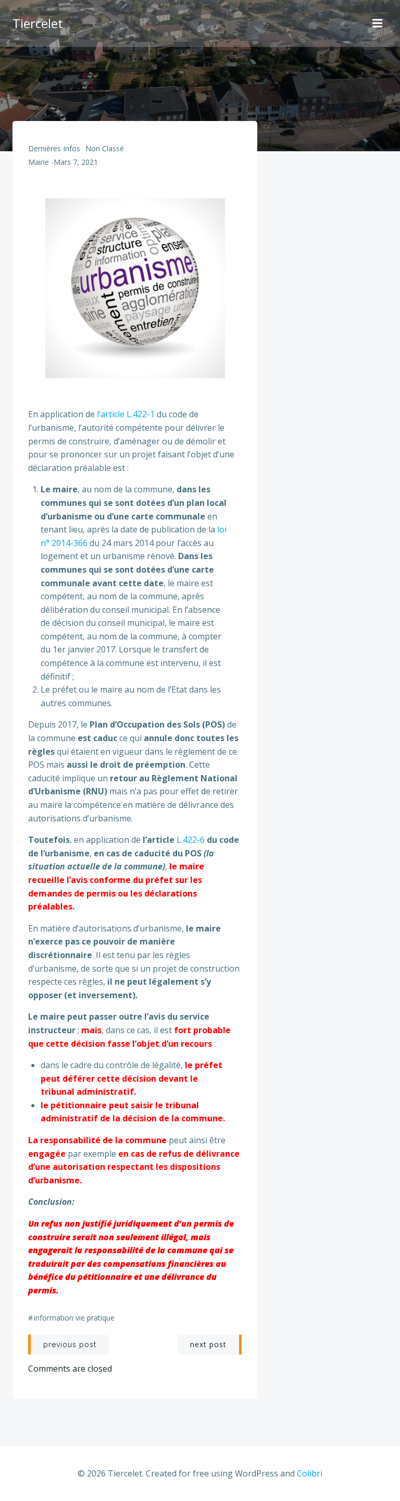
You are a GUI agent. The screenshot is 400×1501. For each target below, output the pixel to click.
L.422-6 (191, 839)
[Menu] (379, 23)
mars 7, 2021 (76, 162)
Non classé (104, 148)
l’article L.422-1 (126, 414)
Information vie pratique (74, 1318)
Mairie (38, 162)
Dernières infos (54, 148)
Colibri (309, 1473)
